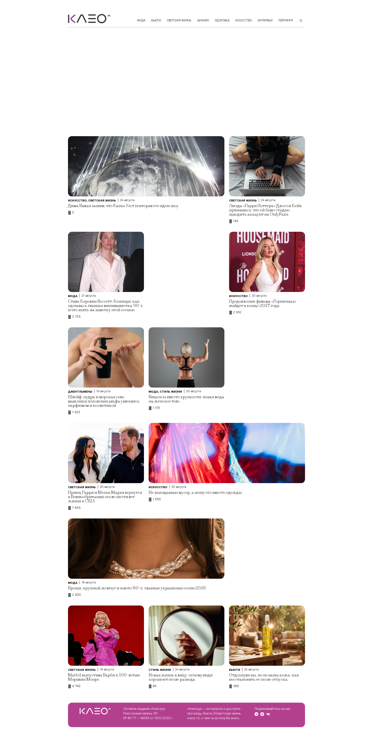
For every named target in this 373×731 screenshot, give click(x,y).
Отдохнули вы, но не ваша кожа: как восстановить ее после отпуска (264, 677)
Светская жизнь (102, 200)
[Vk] (268, 714)
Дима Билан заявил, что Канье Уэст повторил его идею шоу (123, 205)
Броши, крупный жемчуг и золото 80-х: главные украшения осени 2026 (137, 588)
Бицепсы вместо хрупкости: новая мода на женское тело (186, 399)
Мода (73, 296)
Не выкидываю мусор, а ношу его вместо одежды (195, 492)
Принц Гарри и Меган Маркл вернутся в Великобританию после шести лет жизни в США (105, 497)
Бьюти (234, 670)
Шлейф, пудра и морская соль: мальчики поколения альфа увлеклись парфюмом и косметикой (103, 401)
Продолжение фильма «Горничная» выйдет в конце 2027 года (262, 303)
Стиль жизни (171, 391)
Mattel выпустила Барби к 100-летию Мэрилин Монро (104, 677)
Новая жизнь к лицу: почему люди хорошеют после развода (181, 677)
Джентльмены (80, 391)
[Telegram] (256, 714)
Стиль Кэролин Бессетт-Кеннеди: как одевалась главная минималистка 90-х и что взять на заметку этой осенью (105, 306)
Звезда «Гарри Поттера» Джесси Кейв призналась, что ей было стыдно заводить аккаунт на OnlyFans (265, 210)
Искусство (77, 200)
